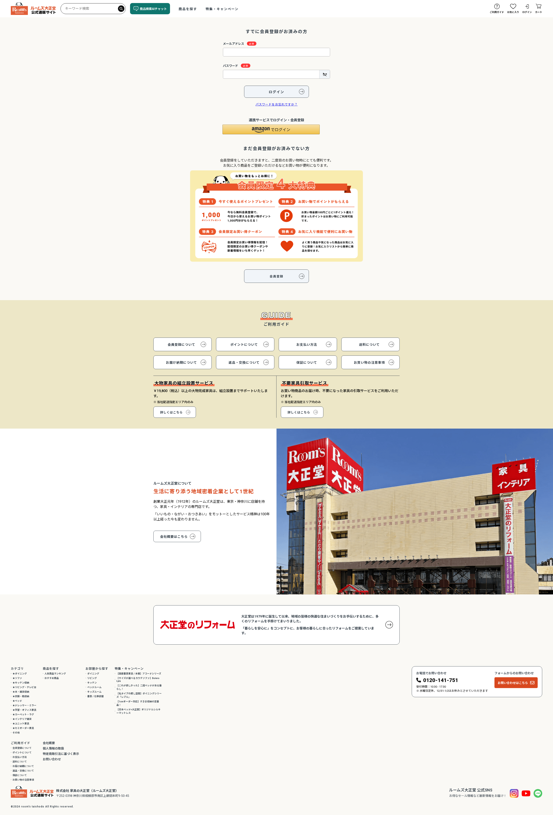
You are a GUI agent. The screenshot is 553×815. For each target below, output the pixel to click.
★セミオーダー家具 (23, 728)
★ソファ (17, 678)
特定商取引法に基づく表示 (61, 754)
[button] (271, 129)
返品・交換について (244, 363)
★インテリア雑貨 (22, 719)
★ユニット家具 (21, 723)
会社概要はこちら (174, 537)
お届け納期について (181, 363)
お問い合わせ (52, 759)
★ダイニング (20, 673)
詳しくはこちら (171, 412)
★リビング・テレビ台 (24, 687)
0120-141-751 (440, 680)
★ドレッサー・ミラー (24, 705)
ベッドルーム (94, 687)
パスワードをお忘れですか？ (277, 104)
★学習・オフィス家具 (24, 710)
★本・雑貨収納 (21, 691)
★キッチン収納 (21, 682)
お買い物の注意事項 (369, 363)
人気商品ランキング (55, 673)
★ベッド (17, 701)
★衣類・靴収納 (21, 696)
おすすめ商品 (51, 678)
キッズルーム (94, 691)
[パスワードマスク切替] (324, 74)
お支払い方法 (306, 345)
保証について (306, 363)
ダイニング (93, 673)
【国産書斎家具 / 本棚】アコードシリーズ (138, 673)
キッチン (92, 682)
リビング (92, 678)
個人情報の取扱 (53, 748)
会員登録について (181, 345)
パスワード (231, 65)
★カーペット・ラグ (23, 714)
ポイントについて (244, 345)
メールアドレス (234, 43)
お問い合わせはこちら (513, 683)
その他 (16, 732)
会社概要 (49, 743)
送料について (369, 345)
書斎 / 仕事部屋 (95, 696)
